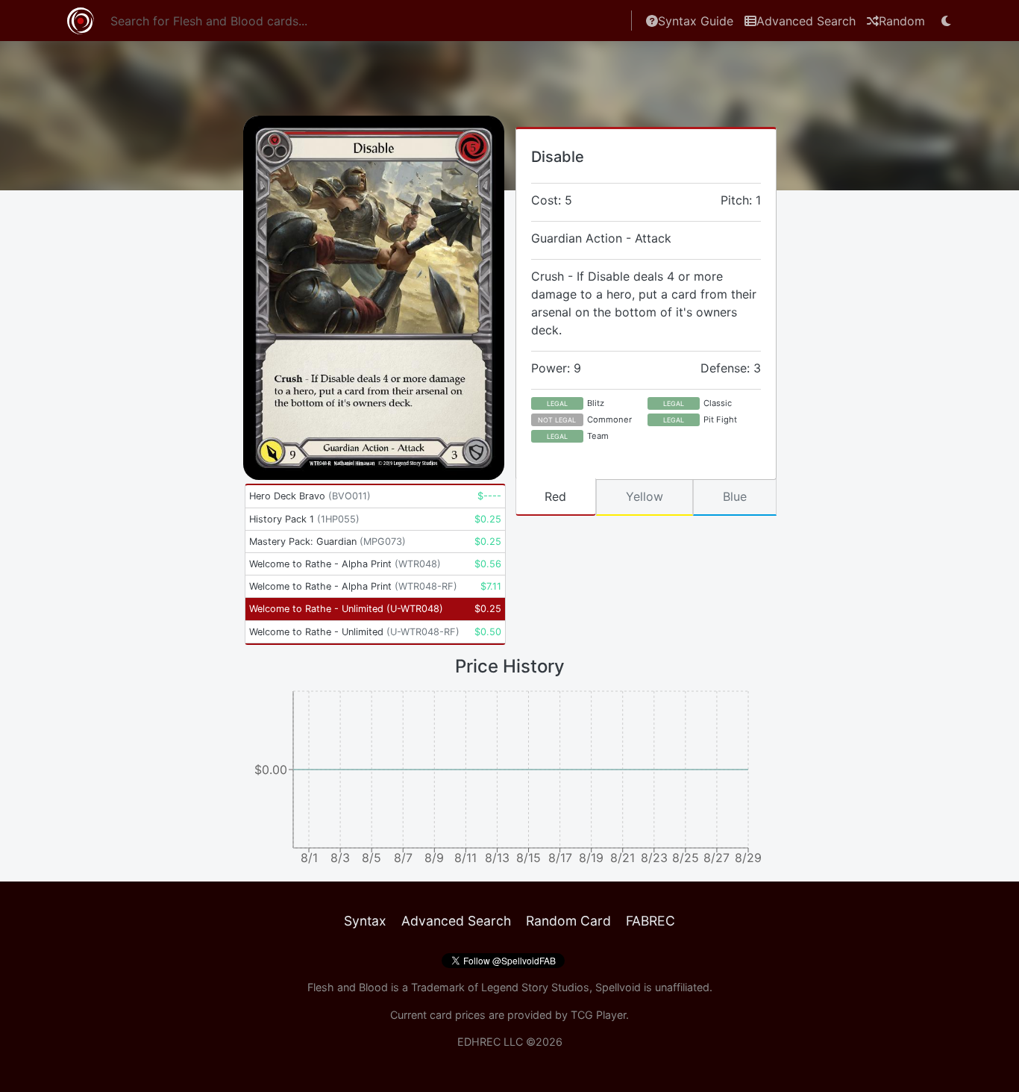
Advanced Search (806, 20)
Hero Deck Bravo (310, 496)
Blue (735, 496)
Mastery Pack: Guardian (327, 541)
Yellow (644, 496)
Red (555, 496)
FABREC (650, 921)
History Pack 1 (304, 519)
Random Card (568, 921)
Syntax (365, 921)
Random (902, 20)
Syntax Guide (695, 20)
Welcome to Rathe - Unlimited (346, 608)
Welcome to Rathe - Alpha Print (345, 564)
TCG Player (598, 1014)
